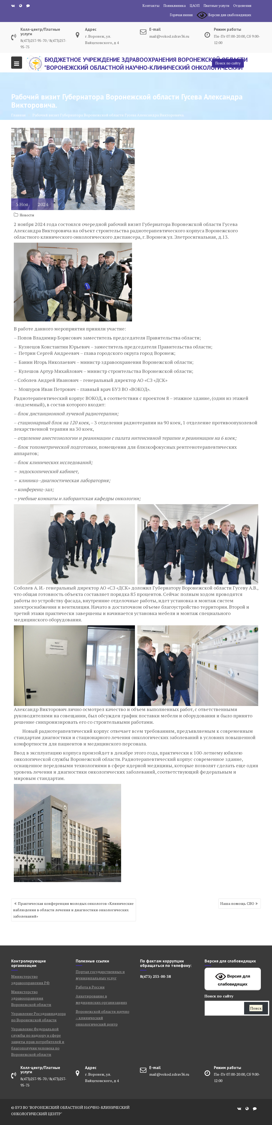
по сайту (219, 995)
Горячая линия (181, 14)
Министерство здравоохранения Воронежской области (31, 998)
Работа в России (90, 986)
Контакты (150, 5)
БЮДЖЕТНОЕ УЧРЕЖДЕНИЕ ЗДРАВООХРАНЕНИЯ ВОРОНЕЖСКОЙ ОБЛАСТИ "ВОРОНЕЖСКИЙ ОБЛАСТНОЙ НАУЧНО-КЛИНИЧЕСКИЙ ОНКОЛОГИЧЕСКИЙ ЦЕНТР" (146, 67)
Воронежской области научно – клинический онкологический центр (102, 1018)
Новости (27, 215)
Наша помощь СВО (237, 903)
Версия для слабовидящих (234, 980)
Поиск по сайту (228, 63)
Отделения (242, 5)
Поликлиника (174, 5)
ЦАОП (194, 5)
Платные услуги (216, 5)
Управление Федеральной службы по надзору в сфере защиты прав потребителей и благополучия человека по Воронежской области (37, 1041)
